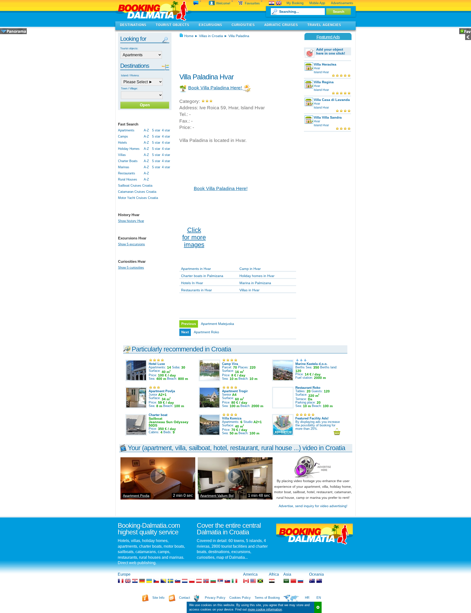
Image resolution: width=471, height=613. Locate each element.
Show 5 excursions (131, 244)
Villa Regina (324, 82)
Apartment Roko (206, 332)
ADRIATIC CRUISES (281, 25)
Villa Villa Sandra (328, 117)
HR (307, 597)
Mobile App (317, 3)
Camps (123, 136)
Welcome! (223, 3)
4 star (166, 130)
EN (318, 597)
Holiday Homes (129, 149)
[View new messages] (197, 3)
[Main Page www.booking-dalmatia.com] (153, 10)
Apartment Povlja (136, 496)
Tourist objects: (129, 48)
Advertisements (342, 3)
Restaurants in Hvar (196, 290)
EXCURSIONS (210, 25)
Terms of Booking (267, 597)
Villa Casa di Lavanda (332, 100)
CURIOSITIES (243, 25)
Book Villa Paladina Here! (215, 87)
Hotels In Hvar (192, 283)
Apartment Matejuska (217, 324)
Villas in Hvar (249, 290)
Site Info (158, 597)
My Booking (295, 3)
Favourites (253, 3)
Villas (122, 155)
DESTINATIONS (133, 25)
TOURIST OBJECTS (172, 25)
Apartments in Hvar (196, 269)
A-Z (146, 130)
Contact (184, 597)
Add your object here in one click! (330, 51)
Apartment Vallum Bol (217, 496)
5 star (156, 130)
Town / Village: (129, 88)
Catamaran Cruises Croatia (137, 192)
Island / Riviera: (130, 75)
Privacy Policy (215, 597)
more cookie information (265, 609)
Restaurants (126, 173)
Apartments (126, 130)
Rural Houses (127, 179)
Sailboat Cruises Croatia (135, 185)
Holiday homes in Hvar (257, 276)
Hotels (122, 142)
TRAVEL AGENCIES (324, 25)
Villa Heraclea (325, 64)
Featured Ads (328, 37)
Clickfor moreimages (194, 237)
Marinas (123, 167)
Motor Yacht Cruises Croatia (138, 198)
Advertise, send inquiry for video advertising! (313, 506)
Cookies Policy (240, 597)
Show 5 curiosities (131, 267)
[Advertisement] (236, 54)
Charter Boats (128, 161)
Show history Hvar (131, 221)
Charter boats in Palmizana (202, 276)
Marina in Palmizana (255, 283)
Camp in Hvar (250, 269)
